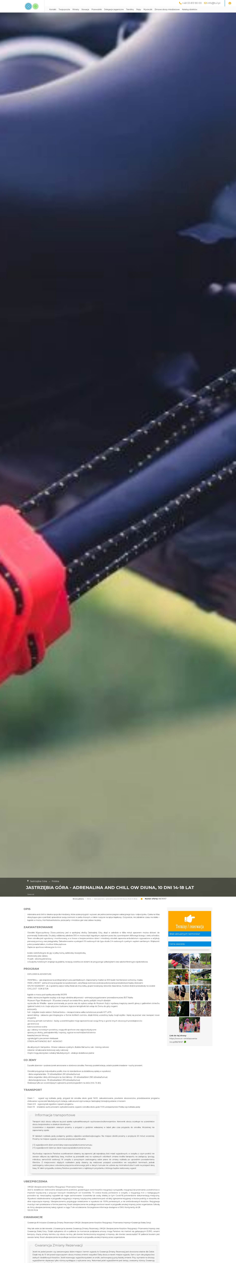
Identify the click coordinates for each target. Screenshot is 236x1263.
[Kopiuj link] (185, 1042)
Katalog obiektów (189, 9)
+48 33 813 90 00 (192, 3)
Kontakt (52, 9)
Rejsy (138, 9)
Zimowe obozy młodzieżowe (167, 9)
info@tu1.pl (213, 3)
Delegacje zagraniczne (114, 9)
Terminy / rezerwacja (190, 926)
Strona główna (78, 899)
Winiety (75, 9)
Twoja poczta (64, 9)
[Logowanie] (230, 3)
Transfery (130, 9)
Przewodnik (96, 9)
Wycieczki (147, 9)
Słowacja (85, 9)
